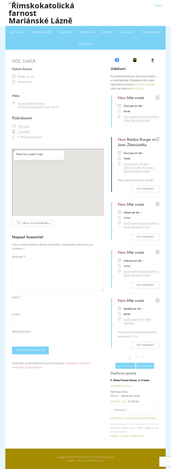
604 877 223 (118, 401)
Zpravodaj (86, 32)
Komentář (18, 256)
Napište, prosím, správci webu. (128, 435)
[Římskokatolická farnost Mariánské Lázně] (42, 20)
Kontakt (85, 44)
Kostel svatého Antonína (31, 103)
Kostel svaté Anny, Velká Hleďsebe (137, 321)
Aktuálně (18, 32)
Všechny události (145, 84)
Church (71, 460)
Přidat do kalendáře (35, 223)
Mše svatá (23, 126)
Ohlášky (64, 32)
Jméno (16, 297)
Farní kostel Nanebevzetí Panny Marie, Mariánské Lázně (141, 118)
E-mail (16, 314)
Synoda (107, 32)
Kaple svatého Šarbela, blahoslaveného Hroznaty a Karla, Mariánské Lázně (139, 167)
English (158, 6)
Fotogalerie (150, 32)
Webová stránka (21, 331)
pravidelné (24, 131)
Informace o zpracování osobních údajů (133, 418)
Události (127, 32)
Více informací (145, 189)
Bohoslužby (42, 32)
